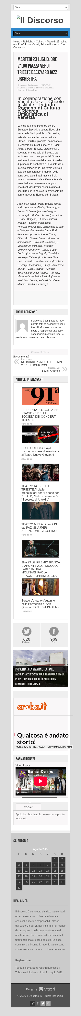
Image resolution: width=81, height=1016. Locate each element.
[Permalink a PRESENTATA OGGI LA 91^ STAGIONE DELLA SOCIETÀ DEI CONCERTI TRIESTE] (40, 404)
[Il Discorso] (40, 20)
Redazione (33, 85)
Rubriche (28, 41)
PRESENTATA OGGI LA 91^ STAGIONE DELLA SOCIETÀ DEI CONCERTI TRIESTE (39, 415)
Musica (31, 87)
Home (16, 41)
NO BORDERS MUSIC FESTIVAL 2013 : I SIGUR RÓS (42, 362)
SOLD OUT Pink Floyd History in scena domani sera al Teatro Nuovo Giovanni (40, 451)
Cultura (40, 41)
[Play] (18, 792)
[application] (41, 781)
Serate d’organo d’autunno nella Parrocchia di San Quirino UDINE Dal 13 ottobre (40, 604)
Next (64, 669)
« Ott (18, 892)
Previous (17, 669)
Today (28, 807)
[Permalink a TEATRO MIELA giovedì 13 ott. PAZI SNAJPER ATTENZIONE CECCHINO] (40, 518)
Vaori (47, 989)
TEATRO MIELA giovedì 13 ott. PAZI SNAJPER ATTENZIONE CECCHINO (39, 528)
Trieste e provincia (44, 87)
